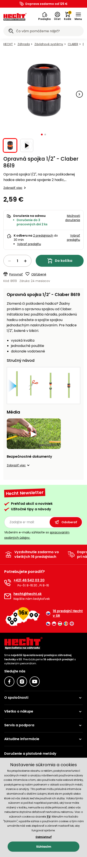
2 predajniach (43, 235)
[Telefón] (7, 582)
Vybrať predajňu (29, 244)
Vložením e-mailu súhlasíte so (36, 535)
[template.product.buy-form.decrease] (9, 261)
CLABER (73, 44)
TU (48, 816)
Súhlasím (43, 846)
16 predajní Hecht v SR (68, 613)
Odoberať (69, 522)
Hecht (8, 44)
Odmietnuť (43, 837)
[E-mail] (7, 596)
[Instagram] (22, 681)
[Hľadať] (11, 31)
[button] (44, 16)
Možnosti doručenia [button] (72, 218)
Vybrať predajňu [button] (73, 237)
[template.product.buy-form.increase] (25, 261)
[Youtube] (35, 681)
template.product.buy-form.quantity (17, 261)
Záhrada (24, 44)
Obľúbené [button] (38, 274)
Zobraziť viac (12, 188)
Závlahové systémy (48, 44)
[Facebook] (9, 681)
